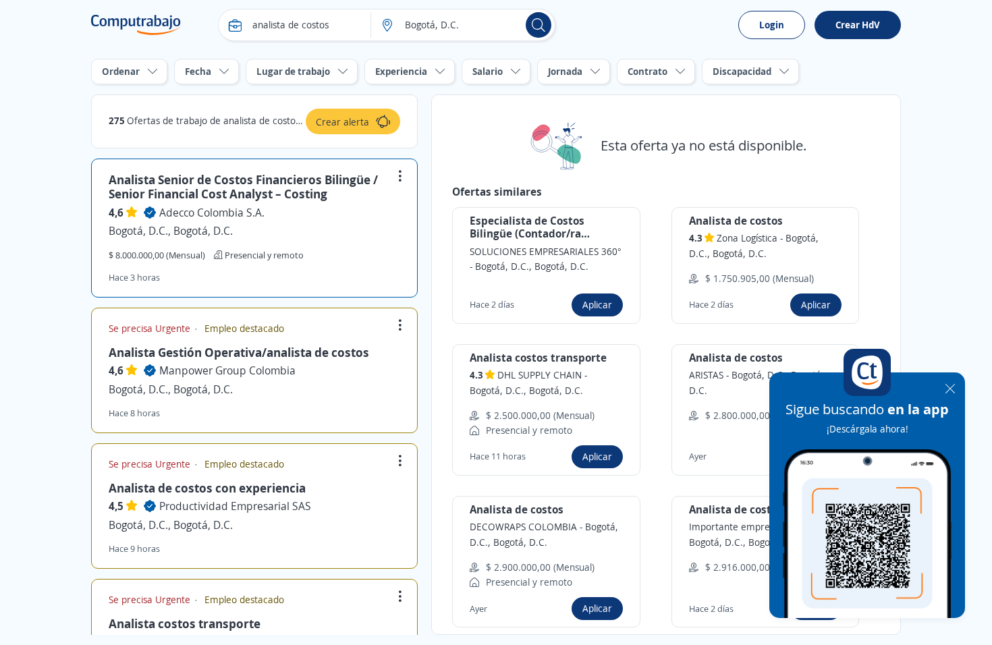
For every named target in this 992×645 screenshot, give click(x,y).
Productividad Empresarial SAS (235, 506)
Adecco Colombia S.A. (212, 212)
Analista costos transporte (184, 623)
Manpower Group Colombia (227, 370)
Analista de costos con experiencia (207, 488)
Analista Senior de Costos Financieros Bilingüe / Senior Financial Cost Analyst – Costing (243, 186)
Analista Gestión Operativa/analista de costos (239, 352)
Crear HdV (857, 24)
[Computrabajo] (136, 25)
